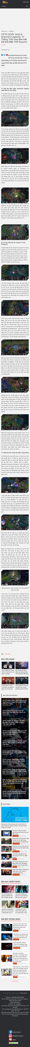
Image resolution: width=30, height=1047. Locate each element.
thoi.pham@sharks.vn (17, 1009)
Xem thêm (15, 981)
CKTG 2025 (8, 654)
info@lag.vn (18, 1004)
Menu (4, 6)
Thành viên (26, 2)
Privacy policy (23, 993)
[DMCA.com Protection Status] (14, 1043)
